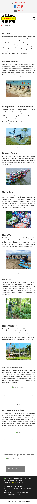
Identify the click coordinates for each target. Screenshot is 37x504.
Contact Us (20, 10)
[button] (4, 90)
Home (3, 25)
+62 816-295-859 (20, 2)
